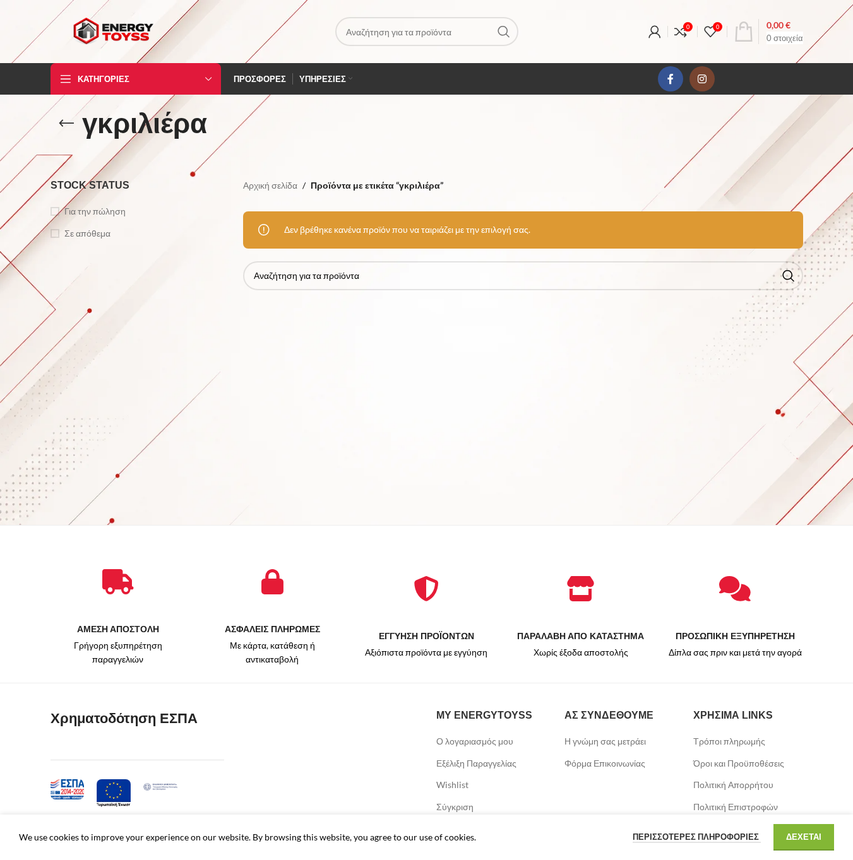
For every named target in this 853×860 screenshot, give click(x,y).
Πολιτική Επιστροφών (735, 806)
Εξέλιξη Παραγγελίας (476, 763)
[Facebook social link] (670, 78)
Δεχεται (803, 837)
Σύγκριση (455, 806)
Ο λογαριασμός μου (474, 741)
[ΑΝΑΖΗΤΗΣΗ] (503, 31)
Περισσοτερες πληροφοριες (697, 837)
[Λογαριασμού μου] (654, 31)
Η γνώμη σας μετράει (605, 741)
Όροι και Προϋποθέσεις (738, 763)
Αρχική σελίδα (270, 185)
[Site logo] (113, 30)
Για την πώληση (95, 211)
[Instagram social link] (702, 78)
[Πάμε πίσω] (66, 123)
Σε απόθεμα (87, 233)
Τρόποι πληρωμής (729, 741)
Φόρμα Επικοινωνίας (604, 763)
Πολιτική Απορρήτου (733, 784)
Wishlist (452, 784)
